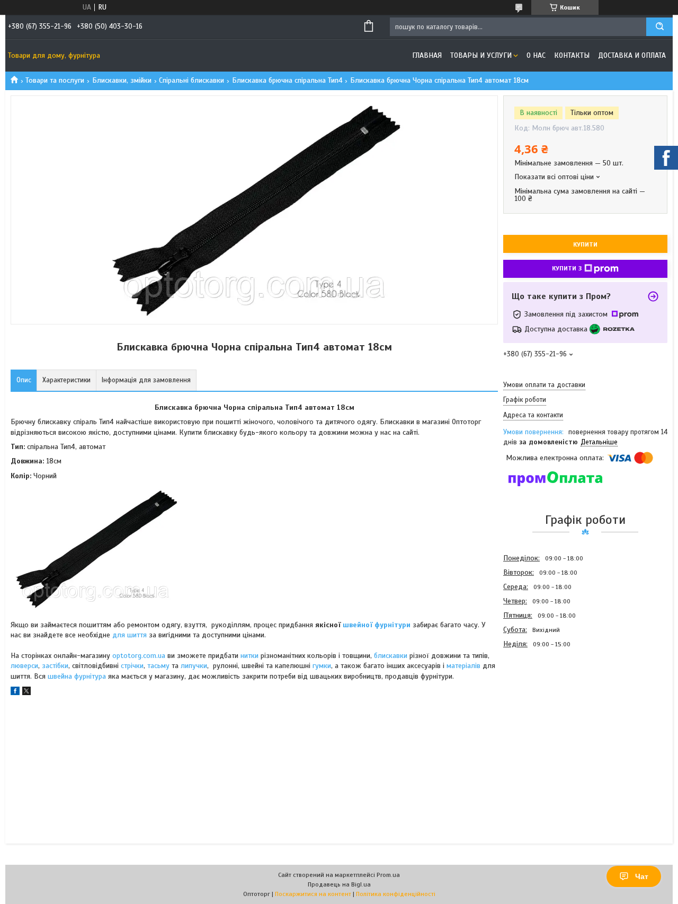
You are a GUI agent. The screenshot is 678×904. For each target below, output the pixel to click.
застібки (55, 665)
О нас (536, 55)
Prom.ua (388, 875)
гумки (322, 665)
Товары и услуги (481, 55)
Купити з (567, 268)
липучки (194, 665)
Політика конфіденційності (395, 894)
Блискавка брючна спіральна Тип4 (287, 80)
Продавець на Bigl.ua (339, 884)
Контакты (572, 55)
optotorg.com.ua (138, 655)
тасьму (158, 665)
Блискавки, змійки (121, 80)
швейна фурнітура (78, 676)
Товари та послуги (54, 80)
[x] (26, 692)
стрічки (132, 665)
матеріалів (463, 665)
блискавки (390, 655)
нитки (249, 655)
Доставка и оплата (632, 55)
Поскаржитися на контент (313, 894)
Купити (585, 244)
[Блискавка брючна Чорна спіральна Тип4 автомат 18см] (540, 708)
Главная (427, 55)
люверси (24, 665)
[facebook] (15, 692)
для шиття (129, 634)
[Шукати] (659, 26)
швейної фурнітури (377, 624)
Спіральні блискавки (191, 80)
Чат (641, 876)
